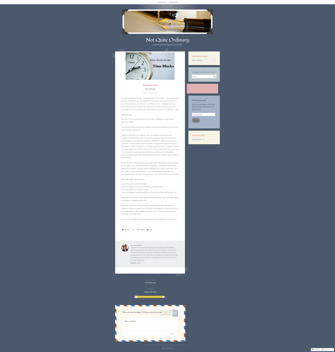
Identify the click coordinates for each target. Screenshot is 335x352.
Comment (172, 334)
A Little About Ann (161, 2)
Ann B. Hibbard (138, 245)
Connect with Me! (173, 2)
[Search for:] (204, 76)
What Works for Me (150, 85)
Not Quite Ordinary (167, 40)
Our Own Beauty (150, 281)
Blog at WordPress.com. (168, 348)
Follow (196, 120)
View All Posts (135, 263)
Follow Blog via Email (199, 100)
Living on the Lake (150, 290)
